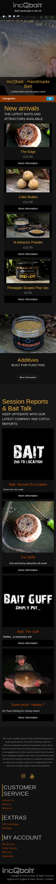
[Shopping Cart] (14, 16)
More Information (28, 163)
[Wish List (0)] (9, 16)
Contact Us (8, 800)
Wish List (7, 852)
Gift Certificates (10, 824)
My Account (8, 844)
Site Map (7, 828)
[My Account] (4, 16)
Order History (9, 848)
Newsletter (8, 856)
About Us (7, 808)
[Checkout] (18, 16)
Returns (6, 804)
